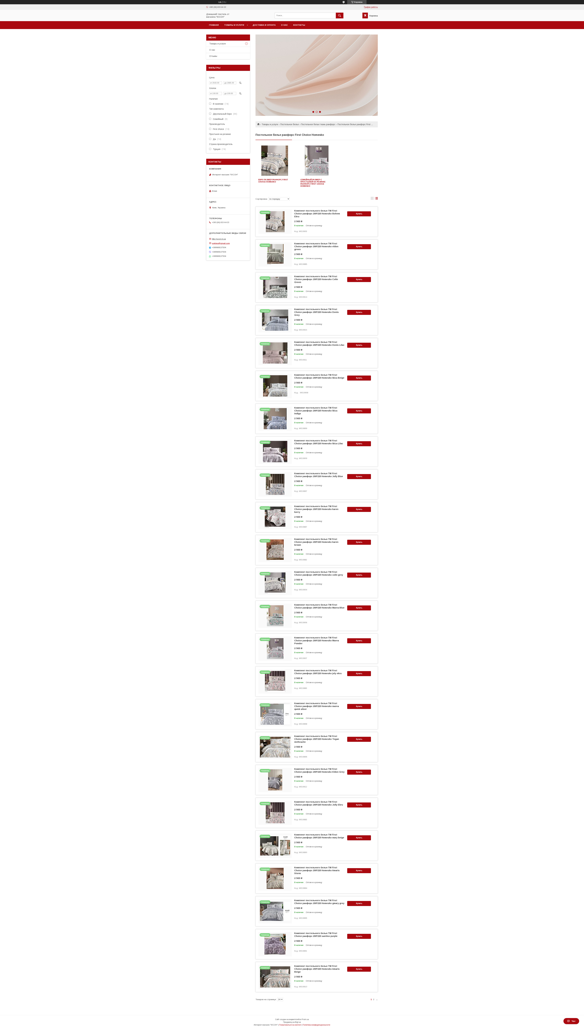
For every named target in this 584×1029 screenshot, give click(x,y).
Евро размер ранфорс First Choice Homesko (273, 181)
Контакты (299, 25)
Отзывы (213, 56)
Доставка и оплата (264, 25)
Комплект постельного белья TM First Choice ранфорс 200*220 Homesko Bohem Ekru (317, 214)
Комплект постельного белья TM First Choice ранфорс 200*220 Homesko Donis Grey (316, 312)
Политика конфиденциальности (316, 1025)
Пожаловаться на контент (290, 1025)
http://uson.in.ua (219, 239)
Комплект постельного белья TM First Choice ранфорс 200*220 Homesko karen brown (316, 542)
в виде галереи (372, 199)
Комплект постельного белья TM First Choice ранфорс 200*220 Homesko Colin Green (316, 279)
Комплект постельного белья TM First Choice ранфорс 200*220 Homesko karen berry (316, 509)
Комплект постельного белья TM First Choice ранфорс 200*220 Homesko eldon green (316, 246)
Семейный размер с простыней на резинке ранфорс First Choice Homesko (312, 183)
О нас (284, 25)
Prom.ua (305, 1019)
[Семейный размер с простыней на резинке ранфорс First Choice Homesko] (317, 161)
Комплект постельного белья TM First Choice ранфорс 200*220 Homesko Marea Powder (316, 640)
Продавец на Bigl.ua (292, 1022)
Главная (214, 25)
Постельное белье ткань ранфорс (318, 124)
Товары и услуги (234, 25)
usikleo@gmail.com (221, 243)
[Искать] (339, 15)
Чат (573, 1021)
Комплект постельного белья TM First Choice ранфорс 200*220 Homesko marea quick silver (316, 706)
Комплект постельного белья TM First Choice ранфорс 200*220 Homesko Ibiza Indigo (315, 411)
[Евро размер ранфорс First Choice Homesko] (274, 161)
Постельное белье (289, 124)
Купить (359, 214)
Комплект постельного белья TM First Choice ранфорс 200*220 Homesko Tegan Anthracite (316, 739)
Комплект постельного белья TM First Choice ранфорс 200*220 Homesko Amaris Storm (317, 870)
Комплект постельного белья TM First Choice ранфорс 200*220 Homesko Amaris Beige (317, 969)
